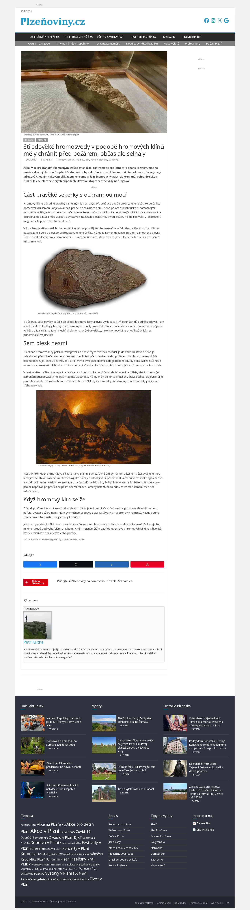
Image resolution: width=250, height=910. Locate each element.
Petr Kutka (46, 159)
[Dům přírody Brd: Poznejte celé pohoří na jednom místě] (104, 765)
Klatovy (57, 849)
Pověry (94, 159)
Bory (72, 832)
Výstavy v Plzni (58, 873)
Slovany (95, 864)
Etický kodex (179, 903)
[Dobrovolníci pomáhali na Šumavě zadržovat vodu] (32, 739)
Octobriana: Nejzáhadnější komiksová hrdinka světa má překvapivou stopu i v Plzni (206, 721)
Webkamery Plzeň (119, 830)
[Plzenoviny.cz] (24, 37)
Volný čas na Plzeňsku (51, 868)
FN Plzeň (35, 848)
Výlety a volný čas (110, 37)
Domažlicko (158, 853)
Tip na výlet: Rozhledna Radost (136, 789)
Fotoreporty (47, 848)
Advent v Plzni (28, 824)
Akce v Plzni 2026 (39, 43)
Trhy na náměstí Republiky (72, 43)
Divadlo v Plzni (60, 837)
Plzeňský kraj (82, 859)
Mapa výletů (171, 43)
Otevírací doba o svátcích (123, 859)
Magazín (169, 37)
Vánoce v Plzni (88, 869)
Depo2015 (27, 838)
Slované (103, 159)
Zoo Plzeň (80, 873)
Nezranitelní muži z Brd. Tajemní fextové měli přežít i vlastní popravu (206, 767)
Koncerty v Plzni (75, 848)
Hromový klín (82, 159)
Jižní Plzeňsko (159, 830)
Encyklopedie (192, 37)
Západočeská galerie (33, 879)
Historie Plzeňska (143, 37)
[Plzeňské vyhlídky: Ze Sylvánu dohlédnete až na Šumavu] (104, 716)
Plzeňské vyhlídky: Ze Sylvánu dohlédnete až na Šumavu (135, 720)
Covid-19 (83, 831)
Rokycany (72, 864)
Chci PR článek (205, 829)
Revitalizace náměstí (107, 43)
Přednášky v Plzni (58, 864)
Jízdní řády (115, 842)
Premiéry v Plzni (40, 864)
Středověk (114, 159)
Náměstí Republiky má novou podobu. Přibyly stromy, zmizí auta (63, 721)
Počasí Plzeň (214, 43)
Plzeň (65, 859)
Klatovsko (156, 848)
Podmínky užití (163, 903)
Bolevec (64, 832)
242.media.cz (69, 901)
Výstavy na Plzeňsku (32, 873)
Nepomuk (84, 854)
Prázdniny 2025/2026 (121, 853)
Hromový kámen (65, 159)
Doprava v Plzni (44, 842)
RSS (227, 903)
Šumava (84, 879)
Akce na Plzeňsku (51, 824)
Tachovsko (157, 859)
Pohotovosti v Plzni (120, 824)
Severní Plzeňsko (161, 836)
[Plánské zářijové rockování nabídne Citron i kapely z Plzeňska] (32, 783)
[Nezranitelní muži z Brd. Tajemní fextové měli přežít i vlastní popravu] (175, 762)
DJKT (78, 837)
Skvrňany (84, 864)
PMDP (26, 864)
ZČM (76, 879)
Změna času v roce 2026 (123, 848)
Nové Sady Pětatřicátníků (142, 43)
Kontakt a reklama (144, 903)
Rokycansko (158, 842)
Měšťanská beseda (69, 854)
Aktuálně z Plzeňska (44, 37)
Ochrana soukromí (198, 903)
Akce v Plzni (44, 831)
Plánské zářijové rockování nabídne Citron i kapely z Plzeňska (62, 789)
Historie (29, 139)
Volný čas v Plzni (71, 868)
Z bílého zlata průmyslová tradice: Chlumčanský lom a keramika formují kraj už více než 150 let (206, 792)
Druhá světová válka (70, 843)
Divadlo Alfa (41, 837)
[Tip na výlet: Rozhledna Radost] (104, 787)
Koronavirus (31, 853)
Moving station (50, 854)
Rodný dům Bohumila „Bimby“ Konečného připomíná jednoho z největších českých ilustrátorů (207, 744)
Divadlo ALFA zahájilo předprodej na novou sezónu (63, 765)
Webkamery (192, 43)
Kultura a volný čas (78, 37)
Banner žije (203, 823)
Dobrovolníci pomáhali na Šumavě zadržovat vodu (61, 742)
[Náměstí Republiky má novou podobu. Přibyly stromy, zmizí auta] (32, 716)
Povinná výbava (118, 865)
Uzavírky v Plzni (30, 868)
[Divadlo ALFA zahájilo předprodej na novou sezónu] (32, 761)
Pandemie (53, 859)
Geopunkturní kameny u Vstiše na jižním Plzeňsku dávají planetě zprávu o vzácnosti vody (136, 746)
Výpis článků (217, 903)
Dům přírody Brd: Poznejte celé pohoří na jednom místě (136, 768)
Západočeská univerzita (59, 879)
